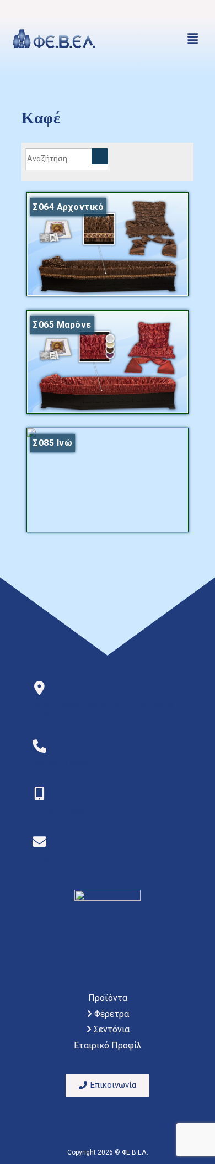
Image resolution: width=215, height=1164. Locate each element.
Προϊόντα (107, 998)
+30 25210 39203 (61, 762)
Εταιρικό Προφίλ (108, 1045)
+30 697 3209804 (61, 810)
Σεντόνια (111, 1029)
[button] (192, 38)
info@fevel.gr (56, 858)
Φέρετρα (110, 1014)
